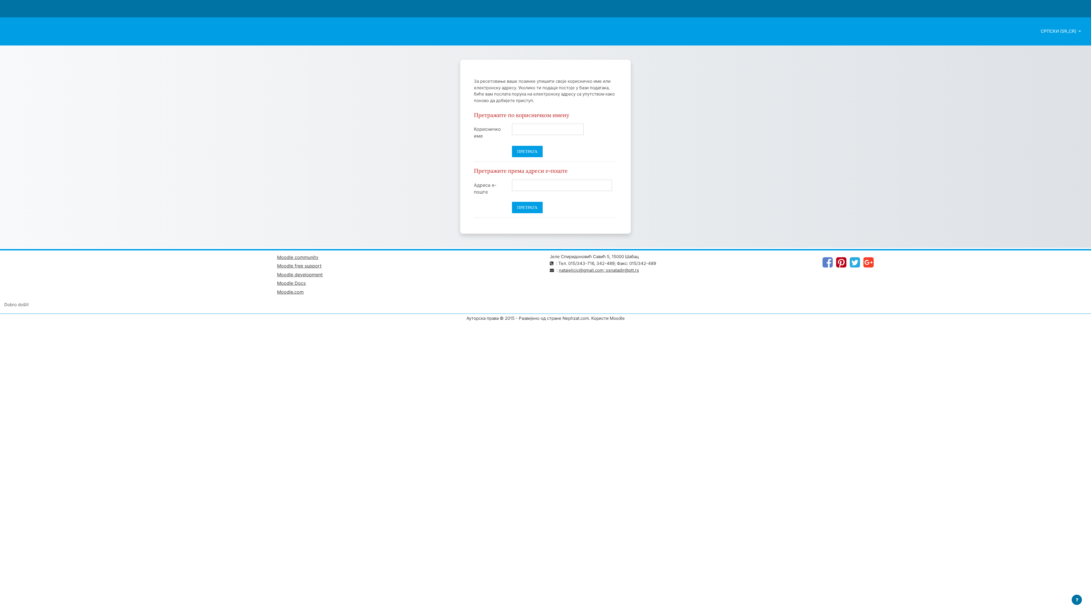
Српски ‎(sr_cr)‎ (1059, 31)
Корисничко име (487, 132)
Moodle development (300, 274)
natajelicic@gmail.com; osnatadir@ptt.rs (599, 270)
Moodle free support (299, 266)
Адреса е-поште (485, 188)
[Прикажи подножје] (1077, 600)
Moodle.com (290, 292)
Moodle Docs (291, 283)
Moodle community (297, 257)
